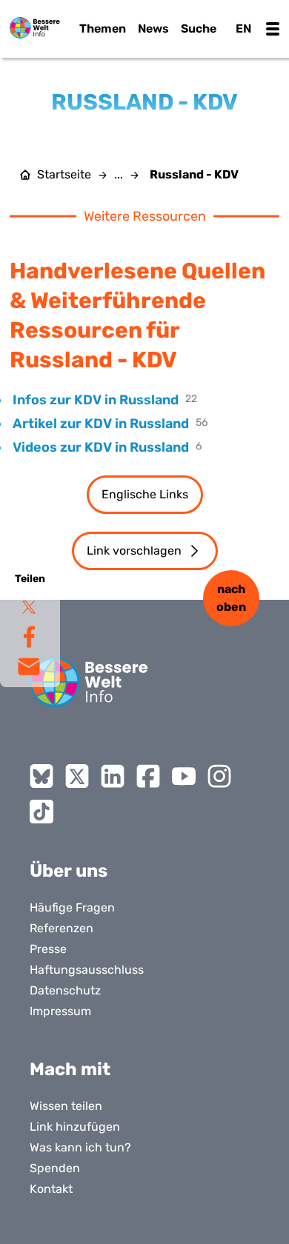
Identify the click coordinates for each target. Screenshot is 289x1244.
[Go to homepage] (89, 682)
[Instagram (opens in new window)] (219, 776)
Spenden (55, 1168)
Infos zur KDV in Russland (96, 400)
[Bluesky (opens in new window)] (41, 776)
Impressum (60, 1011)
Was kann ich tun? (80, 1147)
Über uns (68, 870)
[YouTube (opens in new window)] (184, 776)
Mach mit (70, 1069)
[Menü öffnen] (272, 29)
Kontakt (51, 1189)
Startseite (64, 175)
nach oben (231, 598)
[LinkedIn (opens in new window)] (112, 776)
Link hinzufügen (75, 1127)
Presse (48, 949)
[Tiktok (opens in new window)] (41, 811)
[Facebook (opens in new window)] (148, 776)
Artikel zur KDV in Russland (101, 423)
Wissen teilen (66, 1106)
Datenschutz (65, 990)
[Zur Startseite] (35, 28)
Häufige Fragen (72, 907)
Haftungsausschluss (87, 970)
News (153, 28)
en (243, 28)
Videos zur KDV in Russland (101, 447)
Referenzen (61, 928)
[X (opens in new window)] (77, 776)
